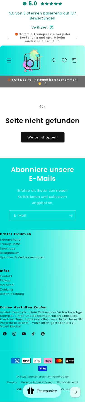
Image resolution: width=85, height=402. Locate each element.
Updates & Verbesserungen (22, 257)
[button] (9, 60)
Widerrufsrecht (67, 382)
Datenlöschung (12, 294)
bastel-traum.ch (40, 376)
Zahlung (6, 289)
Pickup (5, 280)
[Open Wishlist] (64, 60)
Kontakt (6, 276)
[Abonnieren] (71, 215)
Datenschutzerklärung (37, 382)
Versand (7, 285)
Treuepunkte (10, 244)
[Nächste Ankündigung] (77, 38)
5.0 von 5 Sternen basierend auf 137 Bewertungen (42, 16)
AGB (19, 389)
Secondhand (10, 239)
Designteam (9, 253)
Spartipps (7, 248)
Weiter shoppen (42, 137)
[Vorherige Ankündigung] (8, 38)
